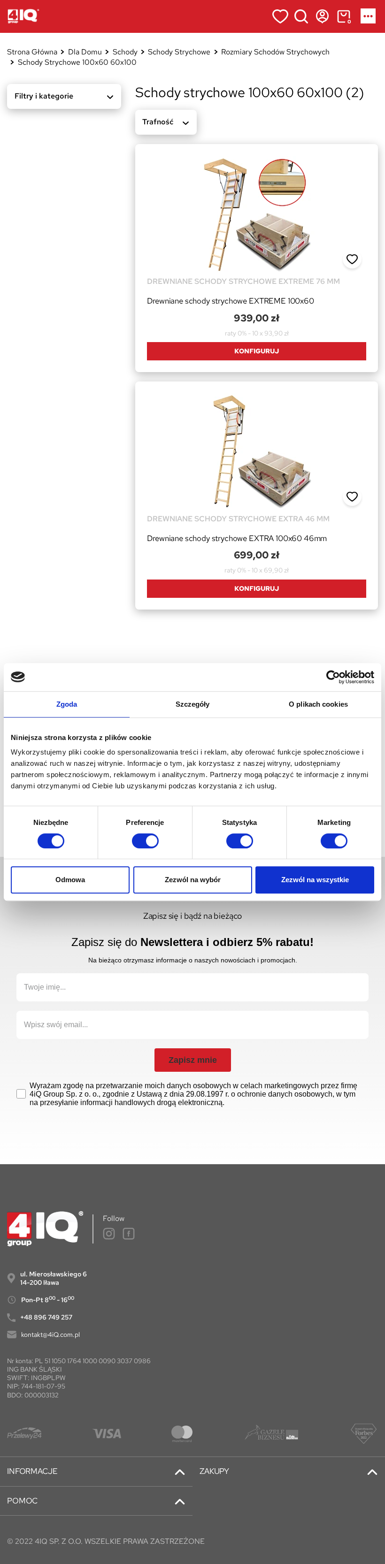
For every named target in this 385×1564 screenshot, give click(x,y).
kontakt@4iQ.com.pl (50, 1334)
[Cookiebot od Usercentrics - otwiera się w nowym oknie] (333, 677)
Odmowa (70, 880)
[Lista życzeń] (280, 16)
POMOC (22, 1500)
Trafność (157, 122)
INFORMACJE (32, 1471)
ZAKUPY (214, 1471)
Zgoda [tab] (66, 704)
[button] (352, 259)
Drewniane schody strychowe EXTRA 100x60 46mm (237, 538)
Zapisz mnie (193, 1060)
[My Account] (322, 16)
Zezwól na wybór (193, 880)
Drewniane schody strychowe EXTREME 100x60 (230, 301)
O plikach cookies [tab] (318, 704)
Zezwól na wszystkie (315, 880)
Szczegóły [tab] (193, 704)
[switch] (145, 840)
